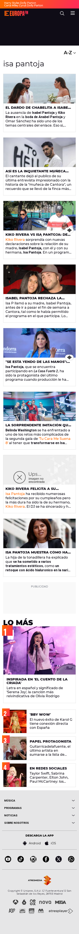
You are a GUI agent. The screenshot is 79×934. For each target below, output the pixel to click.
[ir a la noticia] (39, 88)
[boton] (57, 800)
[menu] (73, 12)
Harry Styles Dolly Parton (20, 2)
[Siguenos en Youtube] (8, 861)
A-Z (68, 53)
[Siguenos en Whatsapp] (71, 861)
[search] (62, 13)
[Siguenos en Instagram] (33, 861)
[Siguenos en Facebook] (46, 861)
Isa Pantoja (15, 494)
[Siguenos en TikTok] (20, 861)
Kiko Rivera (15, 240)
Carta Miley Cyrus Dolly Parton (23, 5)
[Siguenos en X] (58, 861)
